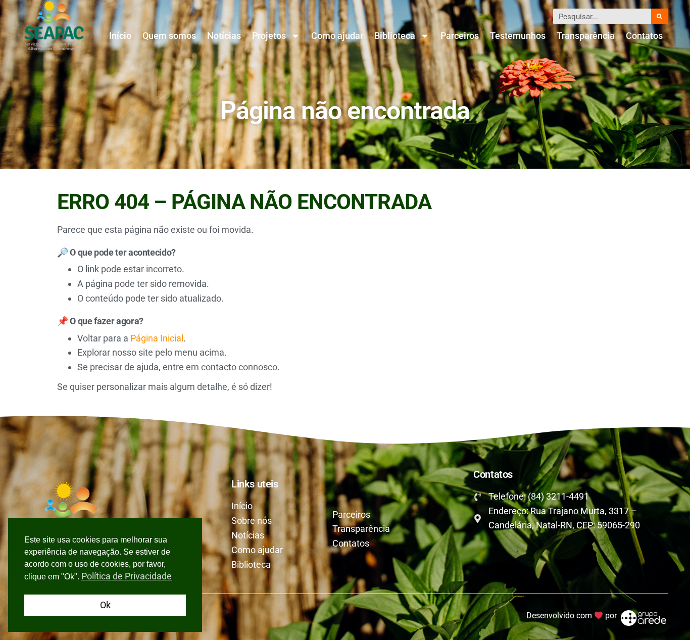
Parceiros (459, 35)
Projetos (269, 35)
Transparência (586, 35)
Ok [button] (105, 605)
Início (120, 35)
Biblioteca (394, 35)
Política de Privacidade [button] (126, 576)
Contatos (644, 35)
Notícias (224, 35)
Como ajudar (337, 35)
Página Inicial (156, 338)
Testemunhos (518, 35)
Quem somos (169, 35)
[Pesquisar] (659, 16)
